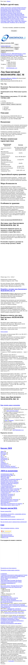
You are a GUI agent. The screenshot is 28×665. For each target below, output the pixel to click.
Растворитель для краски (7, 494)
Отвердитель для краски (7, 495)
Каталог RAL (19, 585)
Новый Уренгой (12, 17)
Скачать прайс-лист (6, 46)
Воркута (18, 10)
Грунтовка (3, 454)
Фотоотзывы (12, 576)
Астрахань (14, 7)
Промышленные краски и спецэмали (10, 488)
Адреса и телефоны (18, 55)
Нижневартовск (10, 15)
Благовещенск (4, 9)
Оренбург (24, 17)
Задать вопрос (4, 331)
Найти (16, 44)
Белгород (24, 7)
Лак (2, 455)
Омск (17, 17)
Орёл (20, 17)
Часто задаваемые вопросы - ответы (10, 528)
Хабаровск (24, 21)
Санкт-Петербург (5, 19)
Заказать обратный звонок (7, 47)
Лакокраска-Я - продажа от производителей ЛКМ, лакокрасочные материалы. (13, 609)
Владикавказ (22, 9)
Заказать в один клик (16, 104)
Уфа (20, 21)
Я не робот (14, 30)
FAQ (2, 525)
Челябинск (12, 22)
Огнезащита (4, 463)
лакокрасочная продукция (10, 612)
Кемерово (10, 13)
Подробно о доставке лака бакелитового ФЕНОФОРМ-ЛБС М (14, 289)
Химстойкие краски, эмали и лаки (9, 505)
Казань (18, 11)
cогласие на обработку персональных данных (13, 618)
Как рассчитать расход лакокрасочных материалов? (14, 521)
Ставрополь (17, 19)
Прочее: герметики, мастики (8, 466)
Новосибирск (4, 17)
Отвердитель (4, 458)
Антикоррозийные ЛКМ (7, 475)
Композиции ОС (5, 464)
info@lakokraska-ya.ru (11, 68)
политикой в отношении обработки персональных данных (13, 617)
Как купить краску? (6, 585)
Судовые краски (5, 492)
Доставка (3, 55)
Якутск (17, 22)
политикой (11, 661)
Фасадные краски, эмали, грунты (9, 490)
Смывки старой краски (6, 487)
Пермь (2, 18)
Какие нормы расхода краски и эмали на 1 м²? (12, 519)
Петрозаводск (7, 18)
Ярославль (22, 22)
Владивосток (15, 9)
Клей (2, 460)
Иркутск (14, 11)
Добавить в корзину (5, 104)
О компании (4, 53)
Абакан (8, 1)
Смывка (3, 462)
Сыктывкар (3, 21)
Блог (13, 587)
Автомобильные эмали (6, 474)
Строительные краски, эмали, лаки (9, 491)
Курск (8, 14)
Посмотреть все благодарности (8, 568)
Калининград (4, 13)
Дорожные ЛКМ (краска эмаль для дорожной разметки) (10, 478)
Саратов (12, 19)
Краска (2, 456)
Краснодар (19, 13)
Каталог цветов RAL (9, 508)
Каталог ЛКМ (10, 53)
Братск (10, 9)
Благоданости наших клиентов (15, 575)
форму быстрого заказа (12, 410)
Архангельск (8, 7)
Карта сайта (21, 612)
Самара (22, 18)
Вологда (14, 10)
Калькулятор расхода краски (8, 516)
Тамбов (9, 21)
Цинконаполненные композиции (9, 467)
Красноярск (4, 14)
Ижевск (10, 11)
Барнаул (19, 7)
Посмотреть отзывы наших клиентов (10, 570)
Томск (12, 21)
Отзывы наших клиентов (10, 555)
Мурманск (3, 15)
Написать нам (9, 55)
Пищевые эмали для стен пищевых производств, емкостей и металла (10, 482)
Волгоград (8, 10)
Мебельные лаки (5, 476)
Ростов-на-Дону (15, 18)
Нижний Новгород (19, 15)
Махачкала (17, 14)
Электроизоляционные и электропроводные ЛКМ (7, 485)
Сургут (22, 19)
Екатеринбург (4, 11)
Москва (22, 14)
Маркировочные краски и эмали (9, 501)
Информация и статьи (20, 53)
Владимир (3, 10)
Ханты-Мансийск (5, 22)
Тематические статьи (6, 587)
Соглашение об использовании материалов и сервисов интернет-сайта (12, 621)
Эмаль (2, 451)
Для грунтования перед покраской (9, 499)
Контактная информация (11, 577)
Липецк (12, 14)
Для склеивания (5, 502)
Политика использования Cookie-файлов (11, 623)
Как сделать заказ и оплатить (10, 405)
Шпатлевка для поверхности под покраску (11, 503)
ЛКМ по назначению (9, 471)
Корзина (16, 47)
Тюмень (16, 21)
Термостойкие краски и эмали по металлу (6, 497)
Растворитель (4, 459)
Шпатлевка (3, 452)
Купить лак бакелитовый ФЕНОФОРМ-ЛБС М (11, 220)
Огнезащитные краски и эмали (8, 480)
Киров (14, 13)
